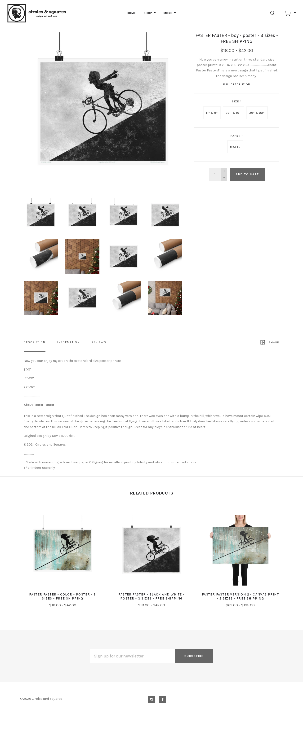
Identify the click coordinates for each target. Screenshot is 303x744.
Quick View (62, 553)
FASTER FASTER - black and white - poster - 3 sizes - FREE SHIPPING (151, 596)
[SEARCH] (273, 13)
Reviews (99, 342)
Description (34, 342)
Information (68, 342)
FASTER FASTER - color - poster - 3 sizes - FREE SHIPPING (62, 596)
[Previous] (37, 110)
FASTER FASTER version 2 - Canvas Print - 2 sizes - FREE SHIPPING (240, 596)
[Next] (169, 110)
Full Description (236, 84)
